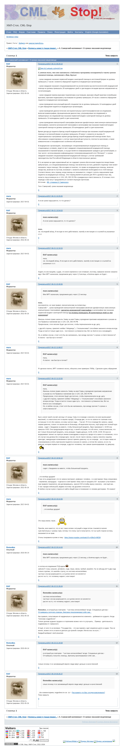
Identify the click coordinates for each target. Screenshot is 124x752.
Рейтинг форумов (89, 722)
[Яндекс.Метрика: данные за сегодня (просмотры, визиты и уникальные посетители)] (85, 741)
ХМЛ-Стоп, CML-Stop (17, 48)
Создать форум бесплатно (107, 722)
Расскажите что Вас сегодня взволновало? (88, 692)
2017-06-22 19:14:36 (55, 499)
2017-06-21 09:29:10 (55, 64)
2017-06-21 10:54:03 (55, 210)
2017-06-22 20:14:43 (55, 547)
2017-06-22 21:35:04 (55, 586)
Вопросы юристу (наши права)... (42, 48)
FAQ (15, 32)
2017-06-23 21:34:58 (55, 643)
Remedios (10, 547)
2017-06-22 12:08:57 (55, 347)
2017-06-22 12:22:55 (55, 378)
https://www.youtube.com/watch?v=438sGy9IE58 (82, 537)
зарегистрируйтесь (36, 43)
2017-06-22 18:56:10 (55, 458)
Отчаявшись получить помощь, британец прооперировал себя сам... (64, 612)
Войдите (22, 43)
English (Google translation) (96, 32)
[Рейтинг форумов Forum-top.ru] (11, 744)
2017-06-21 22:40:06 (55, 284)
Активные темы (12, 37)
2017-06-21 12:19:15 (55, 248)
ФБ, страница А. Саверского (58, 182)
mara (8, 196)
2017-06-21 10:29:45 (55, 196)
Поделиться (42, 64)
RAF (8, 64)
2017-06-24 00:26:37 (55, 674)
